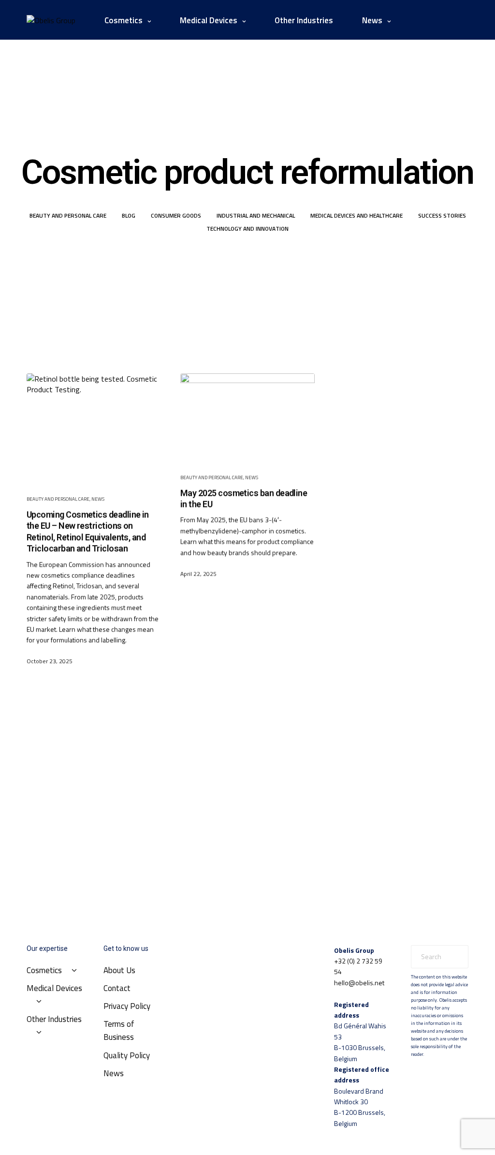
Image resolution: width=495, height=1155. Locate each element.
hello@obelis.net (359, 982)
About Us (119, 970)
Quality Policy (126, 1055)
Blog (128, 215)
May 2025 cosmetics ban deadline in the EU (243, 498)
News (97, 499)
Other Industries (304, 20)
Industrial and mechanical (256, 215)
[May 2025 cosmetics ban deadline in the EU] (247, 416)
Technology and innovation (247, 228)
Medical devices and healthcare (356, 215)
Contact (117, 988)
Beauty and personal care (67, 215)
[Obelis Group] (51, 20)
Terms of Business (118, 1030)
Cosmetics (123, 20)
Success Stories (442, 215)
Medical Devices (208, 20)
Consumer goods (176, 215)
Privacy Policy (126, 1006)
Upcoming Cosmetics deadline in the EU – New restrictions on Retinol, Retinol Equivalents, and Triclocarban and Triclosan (88, 531)
